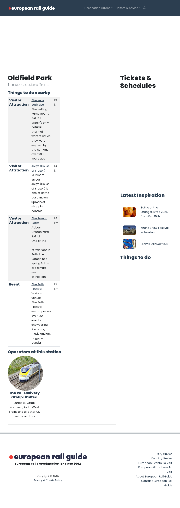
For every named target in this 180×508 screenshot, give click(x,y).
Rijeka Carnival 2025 (154, 244)
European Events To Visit (155, 463)
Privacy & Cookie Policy (48, 480)
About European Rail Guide (154, 476)
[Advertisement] (90, 42)
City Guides (164, 454)
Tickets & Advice (126, 8)
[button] (144, 8)
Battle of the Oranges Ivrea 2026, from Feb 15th (154, 211)
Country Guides (161, 458)
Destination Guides (97, 8)
